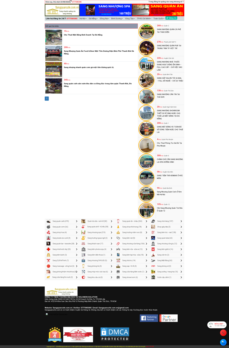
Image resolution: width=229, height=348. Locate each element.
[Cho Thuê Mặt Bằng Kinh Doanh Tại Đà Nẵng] (53, 37)
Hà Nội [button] (82, 18)
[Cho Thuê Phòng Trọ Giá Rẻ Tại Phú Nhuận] (146, 145)
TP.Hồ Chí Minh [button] (143, 18)
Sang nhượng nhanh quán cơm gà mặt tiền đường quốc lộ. (89, 67)
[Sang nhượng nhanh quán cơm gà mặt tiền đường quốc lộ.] (53, 69)
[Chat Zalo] (223, 342)
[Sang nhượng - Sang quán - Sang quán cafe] (62, 10)
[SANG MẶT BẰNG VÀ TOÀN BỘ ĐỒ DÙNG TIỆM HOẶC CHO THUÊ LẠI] (146, 129)
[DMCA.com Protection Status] (115, 332)
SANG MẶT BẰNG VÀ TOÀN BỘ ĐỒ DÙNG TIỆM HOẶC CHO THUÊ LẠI (170, 129)
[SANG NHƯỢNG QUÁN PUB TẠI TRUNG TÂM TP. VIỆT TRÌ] (146, 48)
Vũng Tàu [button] (129, 18)
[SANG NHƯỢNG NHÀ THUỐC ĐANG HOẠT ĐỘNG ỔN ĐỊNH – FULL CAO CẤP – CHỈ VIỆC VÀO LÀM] (146, 64)
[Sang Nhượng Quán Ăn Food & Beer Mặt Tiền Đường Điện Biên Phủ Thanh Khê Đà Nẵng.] (53, 53)
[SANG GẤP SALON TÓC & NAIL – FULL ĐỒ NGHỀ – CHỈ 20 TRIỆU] (146, 80)
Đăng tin (172, 18)
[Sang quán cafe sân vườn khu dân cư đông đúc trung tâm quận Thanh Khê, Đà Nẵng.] (53, 86)
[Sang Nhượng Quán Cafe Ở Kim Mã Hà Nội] (146, 194)
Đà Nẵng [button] (92, 18)
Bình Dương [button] (116, 18)
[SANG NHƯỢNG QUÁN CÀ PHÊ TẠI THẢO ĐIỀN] (146, 31)
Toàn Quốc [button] (158, 18)
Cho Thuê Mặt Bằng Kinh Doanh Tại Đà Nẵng (83, 35)
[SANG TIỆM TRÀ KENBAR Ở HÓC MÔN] (146, 178)
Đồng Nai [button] (104, 18)
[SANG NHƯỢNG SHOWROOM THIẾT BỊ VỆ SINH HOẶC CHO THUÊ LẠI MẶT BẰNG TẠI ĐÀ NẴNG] (146, 113)
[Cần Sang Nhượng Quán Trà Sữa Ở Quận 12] (146, 210)
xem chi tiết (150, 346)
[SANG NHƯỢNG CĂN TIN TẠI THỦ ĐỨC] (146, 96)
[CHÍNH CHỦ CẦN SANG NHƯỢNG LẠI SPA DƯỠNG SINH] (146, 161)
